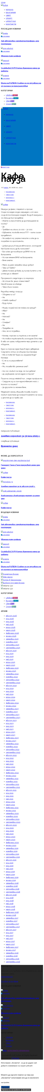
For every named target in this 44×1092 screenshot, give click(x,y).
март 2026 (10, 630)
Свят (8, 15)
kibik (6, 188)
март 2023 (10, 735)
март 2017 (10, 944)
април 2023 (10, 732)
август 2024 (11, 686)
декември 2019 (12, 848)
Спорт (9, 18)
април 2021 (10, 802)
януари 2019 (11, 880)
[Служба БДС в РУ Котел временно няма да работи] (5, 61)
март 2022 (10, 770)
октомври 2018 (12, 889)
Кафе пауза (6, 477)
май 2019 (9, 869)
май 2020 (10, 834)
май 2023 (9, 729)
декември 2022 (12, 744)
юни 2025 (10, 656)
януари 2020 (11, 845)
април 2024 (10, 697)
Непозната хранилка (18, 1051)
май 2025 (9, 659)
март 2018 (10, 909)
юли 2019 (9, 863)
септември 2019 (13, 857)
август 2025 (11, 651)
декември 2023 (12, 709)
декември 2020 (12, 813)
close (3, 2)
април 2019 (10, 872)
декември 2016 (12, 953)
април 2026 (10, 627)
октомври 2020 (12, 819)
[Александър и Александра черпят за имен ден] (11, 491)
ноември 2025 (12, 642)
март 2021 (10, 805)
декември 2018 (12, 883)
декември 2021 (12, 779)
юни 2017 (9, 936)
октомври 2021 (12, 784)
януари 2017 (11, 950)
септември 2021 (13, 787)
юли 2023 (10, 723)
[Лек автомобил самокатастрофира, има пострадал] (4, 33)
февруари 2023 (12, 738)
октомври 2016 (12, 959)
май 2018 (9, 904)
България (11, 12)
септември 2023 (13, 718)
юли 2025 (9, 654)
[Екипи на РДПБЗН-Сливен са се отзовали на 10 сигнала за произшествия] (5, 76)
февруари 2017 (12, 947)
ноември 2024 (12, 677)
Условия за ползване (9, 981)
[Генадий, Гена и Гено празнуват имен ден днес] (15, 460)
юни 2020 (10, 831)
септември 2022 (13, 752)
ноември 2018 (12, 886)
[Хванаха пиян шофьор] (7, 48)
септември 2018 (13, 892)
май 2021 (9, 799)
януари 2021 (11, 811)
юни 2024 (10, 691)
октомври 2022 (12, 749)
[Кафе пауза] (4, 205)
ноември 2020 (12, 816)
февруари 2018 (12, 912)
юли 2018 (9, 898)
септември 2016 (13, 962)
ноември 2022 (12, 747)
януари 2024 (11, 706)
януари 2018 (11, 915)
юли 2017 (9, 933)
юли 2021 (9, 793)
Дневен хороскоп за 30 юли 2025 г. (20, 436)
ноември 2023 (12, 712)
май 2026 (10, 624)
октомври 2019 (12, 854)
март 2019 (10, 875)
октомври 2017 (12, 924)
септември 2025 (13, 648)
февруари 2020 (12, 843)
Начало (9, 10)
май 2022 (9, 764)
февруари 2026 (12, 633)
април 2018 (10, 906)
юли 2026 (10, 619)
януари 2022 (11, 776)
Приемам (5, 1087)
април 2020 (10, 837)
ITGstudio (15, 1058)
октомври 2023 (12, 715)
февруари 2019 (12, 877)
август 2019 (11, 860)
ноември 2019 (11, 851)
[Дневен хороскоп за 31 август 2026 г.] (7, 482)
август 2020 (11, 825)
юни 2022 (10, 761)
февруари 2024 (12, 703)
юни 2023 (10, 726)
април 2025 (10, 662)
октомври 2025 (12, 645)
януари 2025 (11, 671)
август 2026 (11, 616)
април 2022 (10, 767)
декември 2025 (12, 639)
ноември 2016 (12, 956)
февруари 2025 (12, 668)
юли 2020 (10, 828)
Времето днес (9, 446)
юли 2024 (10, 688)
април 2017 (10, 941)
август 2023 (11, 720)
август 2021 (11, 790)
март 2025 (10, 665)
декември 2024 (12, 674)
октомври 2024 (12, 680)
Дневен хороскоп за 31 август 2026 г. (18, 486)
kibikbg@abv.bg (7, 977)
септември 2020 (13, 822)
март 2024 (10, 700)
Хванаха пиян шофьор (11, 56)
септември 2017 (13, 927)
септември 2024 (13, 683)
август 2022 (11, 755)
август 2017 (11, 930)
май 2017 (9, 938)
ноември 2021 (11, 781)
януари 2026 (11, 636)
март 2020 (10, 840)
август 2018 (11, 895)
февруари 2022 (12, 773)
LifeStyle (11, 21)
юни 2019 (9, 866)
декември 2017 (12, 918)
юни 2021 (9, 796)
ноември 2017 (11, 921)
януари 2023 (11, 741)
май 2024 (9, 694)
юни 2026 (10, 622)
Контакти (11, 24)
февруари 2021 (12, 808)
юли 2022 (10, 758)
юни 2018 (10, 901)
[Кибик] (4, 5)
